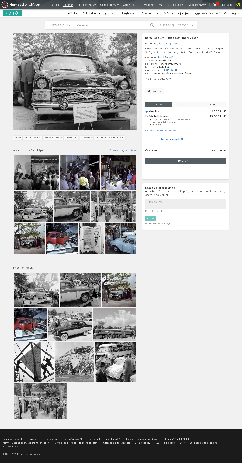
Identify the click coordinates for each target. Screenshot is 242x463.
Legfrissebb (130, 13)
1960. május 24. (168, 43)
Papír (212, 104)
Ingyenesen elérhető (206, 13)
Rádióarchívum (86, 4)
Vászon (185, 104)
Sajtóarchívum (109, 4)
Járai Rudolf (165, 57)
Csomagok (231, 13)
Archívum (25, 4)
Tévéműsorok (146, 4)
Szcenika (128, 4)
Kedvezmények (171, 139)
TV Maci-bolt (174, 4)
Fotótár (68, 4)
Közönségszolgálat (73, 438)
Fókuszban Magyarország (100, 13)
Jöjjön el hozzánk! (13, 438)
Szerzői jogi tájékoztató (116, 442)
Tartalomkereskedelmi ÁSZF (105, 438)
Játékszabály (142, 442)
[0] (214, 4)
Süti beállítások (12, 446)
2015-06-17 (170, 70)
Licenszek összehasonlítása (161, 130)
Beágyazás (156, 91)
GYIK (182, 442)
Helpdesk (169, 442)
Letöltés (158, 104)
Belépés (227, 4)
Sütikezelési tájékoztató (203, 442)
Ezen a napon (151, 13)
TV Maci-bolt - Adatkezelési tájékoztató (76, 442)
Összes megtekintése (123, 150)
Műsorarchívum (196, 4)
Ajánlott (73, 13)
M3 (161, 4)
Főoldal (55, 4)
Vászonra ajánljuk (176, 13)
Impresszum (51, 438)
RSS (157, 442)
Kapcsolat (33, 438)
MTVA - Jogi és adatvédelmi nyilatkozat (26, 442)
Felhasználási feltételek (176, 438)
